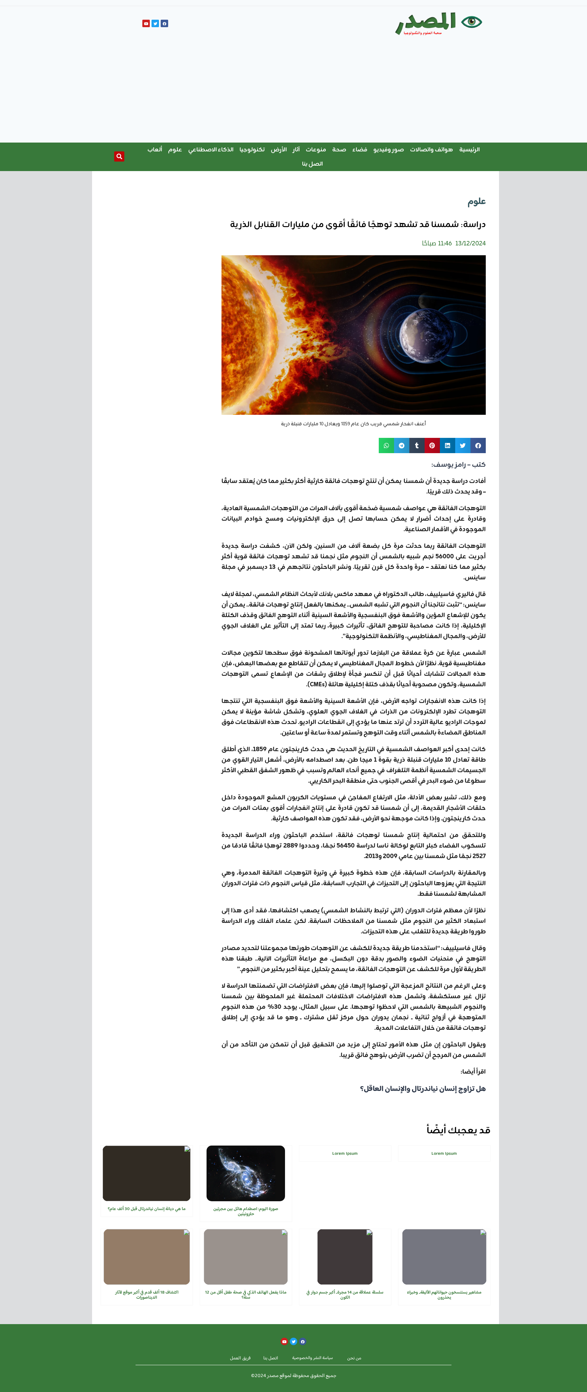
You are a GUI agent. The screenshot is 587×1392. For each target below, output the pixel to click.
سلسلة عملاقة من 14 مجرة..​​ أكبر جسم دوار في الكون (345, 1295)
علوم (175, 149)
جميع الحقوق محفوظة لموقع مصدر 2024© (293, 1376)
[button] (119, 156)
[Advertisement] (293, 91)
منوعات (316, 149)
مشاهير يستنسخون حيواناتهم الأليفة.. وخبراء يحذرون (444, 1295)
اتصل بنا (312, 164)
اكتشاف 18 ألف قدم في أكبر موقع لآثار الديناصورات (146, 1295)
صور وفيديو (388, 149)
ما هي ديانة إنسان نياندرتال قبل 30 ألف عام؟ (146, 1209)
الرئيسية (469, 149)
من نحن (354, 1358)
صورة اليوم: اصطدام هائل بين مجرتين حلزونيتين (245, 1211)
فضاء (359, 149)
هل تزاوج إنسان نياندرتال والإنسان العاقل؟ (423, 1089)
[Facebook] (164, 23)
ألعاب (154, 149)
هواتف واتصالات (431, 149)
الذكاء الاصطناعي (210, 149)
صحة (339, 149)
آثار (296, 149)
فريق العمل (240, 1358)
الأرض (279, 149)
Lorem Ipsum (444, 1153)
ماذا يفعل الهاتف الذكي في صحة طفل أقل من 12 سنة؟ (245, 1295)
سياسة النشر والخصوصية (312, 1358)
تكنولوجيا (252, 149)
